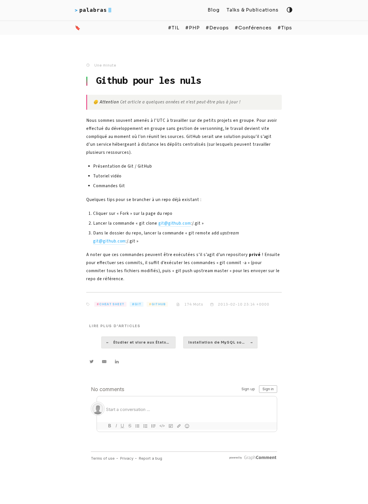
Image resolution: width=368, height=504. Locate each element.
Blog (214, 10)
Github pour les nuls (148, 80)
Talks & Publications (253, 10)
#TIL (173, 28)
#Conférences (253, 28)
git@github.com (174, 223)
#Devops (217, 28)
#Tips (284, 28)
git (138, 304)
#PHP (192, 28)
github (159, 304)
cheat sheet (111, 304)
